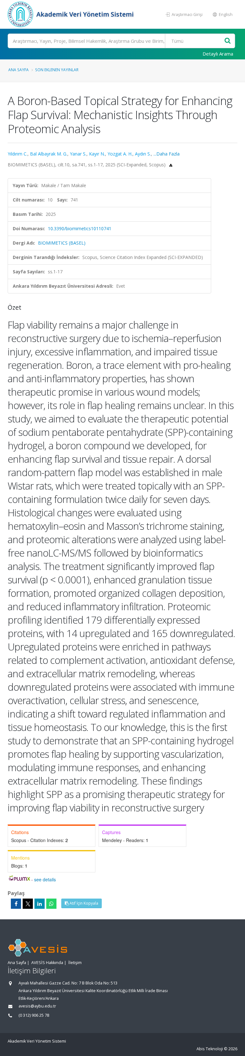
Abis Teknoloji (210, 1049)
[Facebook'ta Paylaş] (16, 904)
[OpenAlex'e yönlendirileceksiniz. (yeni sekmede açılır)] (170, 165)
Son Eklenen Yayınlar (56, 69)
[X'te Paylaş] (28, 904)
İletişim (75, 962)
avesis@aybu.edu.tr (37, 1006)
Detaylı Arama (218, 53)
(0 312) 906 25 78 (34, 1015)
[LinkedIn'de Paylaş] (39, 904)
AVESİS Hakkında (47, 962)
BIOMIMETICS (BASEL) (61, 243)
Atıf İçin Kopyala (83, 903)
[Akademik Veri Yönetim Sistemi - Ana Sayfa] (21, 14)
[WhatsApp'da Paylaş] (51, 904)
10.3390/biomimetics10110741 (79, 228)
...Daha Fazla (166, 154)
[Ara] (227, 41)
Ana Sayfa (18, 69)
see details (45, 879)
